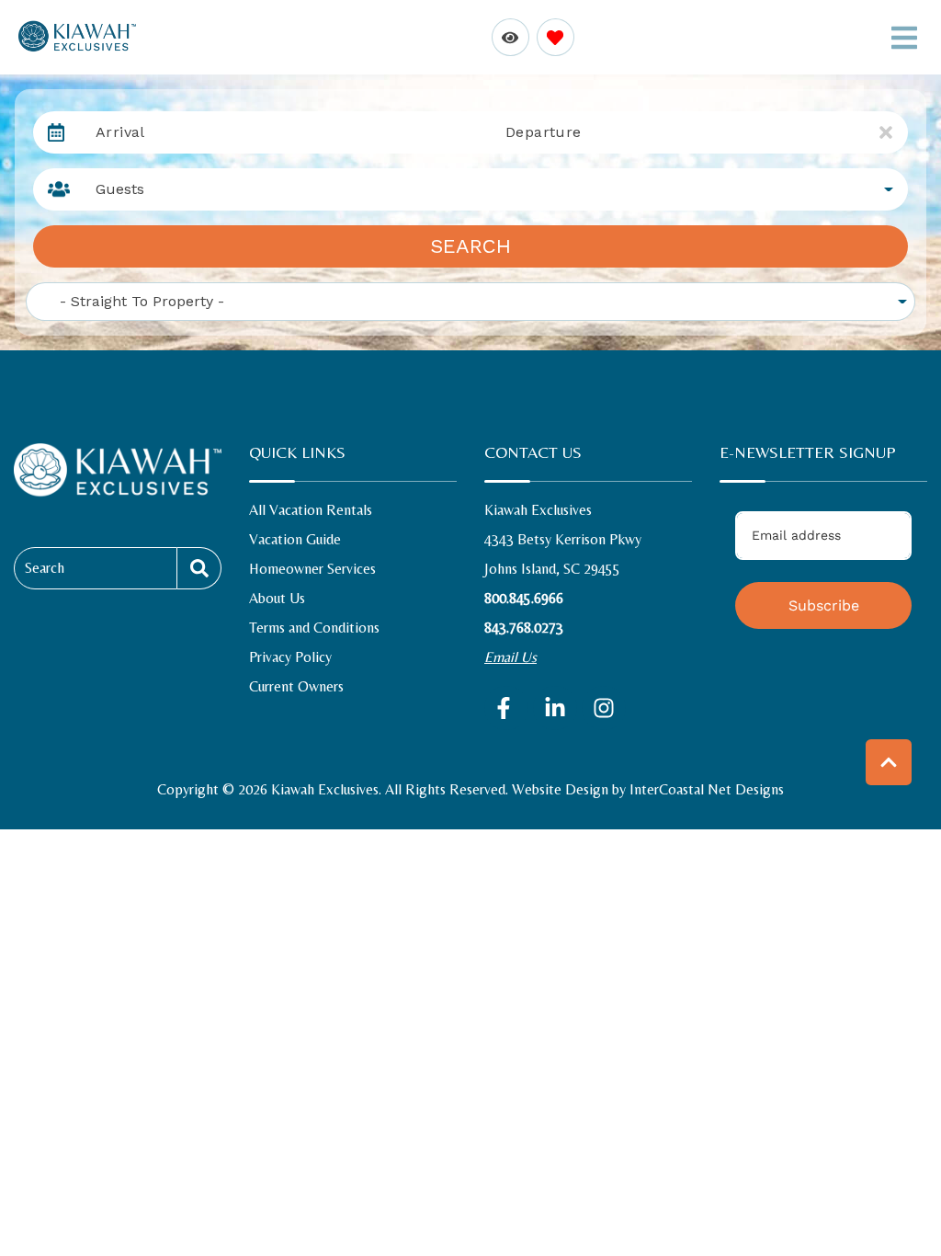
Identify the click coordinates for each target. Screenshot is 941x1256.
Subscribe (823, 605)
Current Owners (296, 686)
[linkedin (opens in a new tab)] (555, 708)
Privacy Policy (290, 657)
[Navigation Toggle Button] (904, 37)
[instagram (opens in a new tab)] (604, 708)
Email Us (510, 657)
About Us (277, 598)
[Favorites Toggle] (555, 37)
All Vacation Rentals (310, 510)
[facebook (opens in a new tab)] (506, 708)
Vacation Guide (295, 539)
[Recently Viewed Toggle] (510, 37)
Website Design (560, 789)
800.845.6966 (523, 598)
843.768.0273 (523, 627)
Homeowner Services (312, 568)
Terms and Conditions (314, 627)
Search (470, 245)
